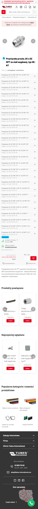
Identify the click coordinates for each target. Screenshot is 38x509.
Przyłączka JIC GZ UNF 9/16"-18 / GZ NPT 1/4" (15, 119)
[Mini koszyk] (34, 7)
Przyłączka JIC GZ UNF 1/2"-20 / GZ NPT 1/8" (15, 100)
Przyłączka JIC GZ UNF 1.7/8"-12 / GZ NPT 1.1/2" (16, 232)
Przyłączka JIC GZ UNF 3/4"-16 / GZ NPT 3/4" (15, 157)
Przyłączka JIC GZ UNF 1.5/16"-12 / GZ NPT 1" (15, 207)
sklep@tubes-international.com (21, 472)
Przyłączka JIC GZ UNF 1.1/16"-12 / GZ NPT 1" (15, 194)
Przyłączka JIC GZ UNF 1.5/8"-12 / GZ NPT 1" (15, 213)
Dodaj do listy (31, 263)
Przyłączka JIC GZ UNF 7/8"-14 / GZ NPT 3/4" (15, 175)
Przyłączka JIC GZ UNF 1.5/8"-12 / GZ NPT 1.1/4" (16, 220)
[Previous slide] (5, 41)
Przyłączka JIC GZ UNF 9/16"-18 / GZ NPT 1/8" (15, 112)
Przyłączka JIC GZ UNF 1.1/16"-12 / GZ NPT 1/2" (16, 182)
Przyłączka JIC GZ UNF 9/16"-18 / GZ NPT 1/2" (15, 131)
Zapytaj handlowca (10, 263)
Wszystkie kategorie (19, 17)
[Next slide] (33, 41)
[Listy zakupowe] (25, 7)
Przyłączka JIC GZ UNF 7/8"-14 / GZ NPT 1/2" (15, 169)
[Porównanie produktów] (21, 7)
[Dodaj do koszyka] (33, 258)
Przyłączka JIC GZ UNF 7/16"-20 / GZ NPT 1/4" (15, 81)
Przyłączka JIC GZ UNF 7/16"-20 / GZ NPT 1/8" (15, 75)
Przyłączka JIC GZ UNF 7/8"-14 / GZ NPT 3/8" (15, 163)
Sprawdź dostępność (11, 247)
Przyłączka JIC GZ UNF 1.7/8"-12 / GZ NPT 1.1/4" (16, 226)
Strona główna (6, 17)
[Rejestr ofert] (30, 7)
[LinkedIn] (19, 480)
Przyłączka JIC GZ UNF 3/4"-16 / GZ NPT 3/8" (15, 144)
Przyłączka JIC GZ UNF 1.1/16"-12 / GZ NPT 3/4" (16, 188)
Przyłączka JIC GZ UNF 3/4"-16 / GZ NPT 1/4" (15, 138)
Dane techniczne (7, 250)
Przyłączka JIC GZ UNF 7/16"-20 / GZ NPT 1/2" (15, 94)
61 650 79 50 (19, 465)
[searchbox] (19, 12)
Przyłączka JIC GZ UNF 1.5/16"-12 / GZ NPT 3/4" (16, 201)
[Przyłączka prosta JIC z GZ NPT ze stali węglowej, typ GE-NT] (19, 41)
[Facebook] (23, 480)
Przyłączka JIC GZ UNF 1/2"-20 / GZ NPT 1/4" (15, 106)
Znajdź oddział (10, 502)
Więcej (14, 259)
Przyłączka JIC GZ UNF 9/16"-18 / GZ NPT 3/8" (15, 125)
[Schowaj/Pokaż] (34, 76)
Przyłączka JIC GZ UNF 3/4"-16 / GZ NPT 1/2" (15, 150)
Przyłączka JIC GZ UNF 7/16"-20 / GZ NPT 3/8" (15, 87)
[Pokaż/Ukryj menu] (4, 12)
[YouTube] (15, 480)
